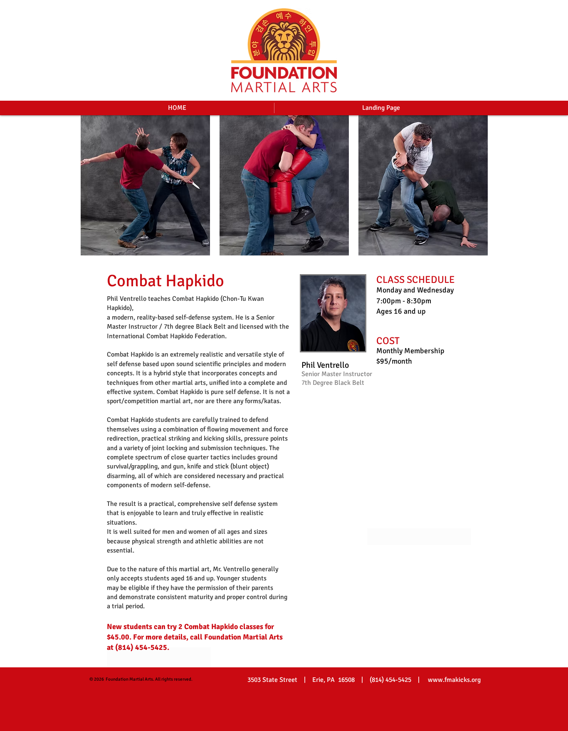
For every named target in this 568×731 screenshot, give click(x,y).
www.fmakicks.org (454, 680)
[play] (470, 248)
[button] (145, 185)
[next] (472, 189)
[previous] (96, 189)
